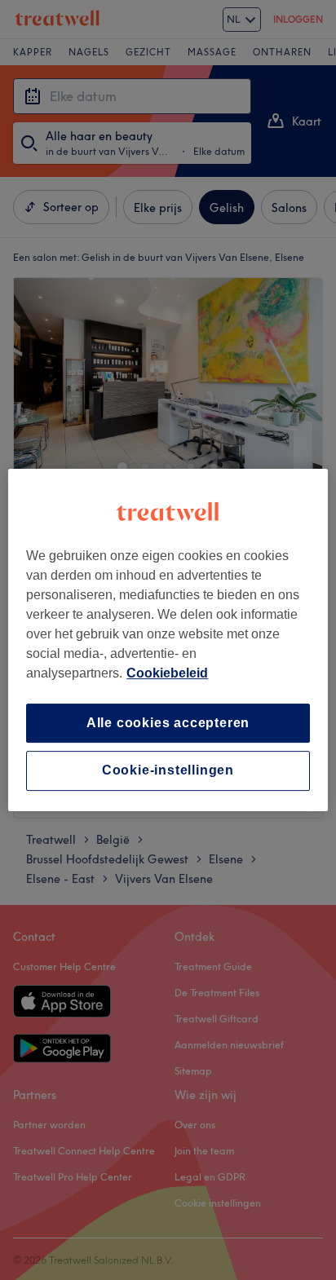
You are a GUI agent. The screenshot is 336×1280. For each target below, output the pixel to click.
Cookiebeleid (167, 673)
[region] (167, 640)
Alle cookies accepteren (168, 723)
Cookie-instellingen (168, 771)
